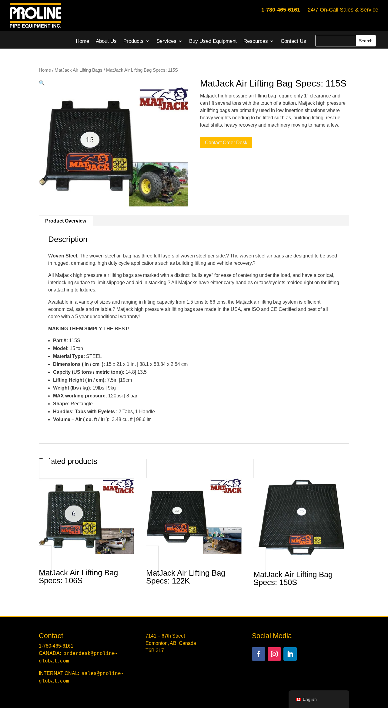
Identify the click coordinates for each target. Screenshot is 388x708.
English (310, 699)
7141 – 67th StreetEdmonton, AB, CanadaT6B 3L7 (171, 643)
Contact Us (293, 41)
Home (82, 41)
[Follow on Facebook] (258, 654)
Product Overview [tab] (65, 220)
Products (133, 41)
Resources (255, 41)
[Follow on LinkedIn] (290, 654)
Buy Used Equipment (213, 41)
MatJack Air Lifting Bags (78, 70)
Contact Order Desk (226, 142)
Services (166, 41)
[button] (42, 83)
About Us (106, 41)
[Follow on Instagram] (274, 654)
